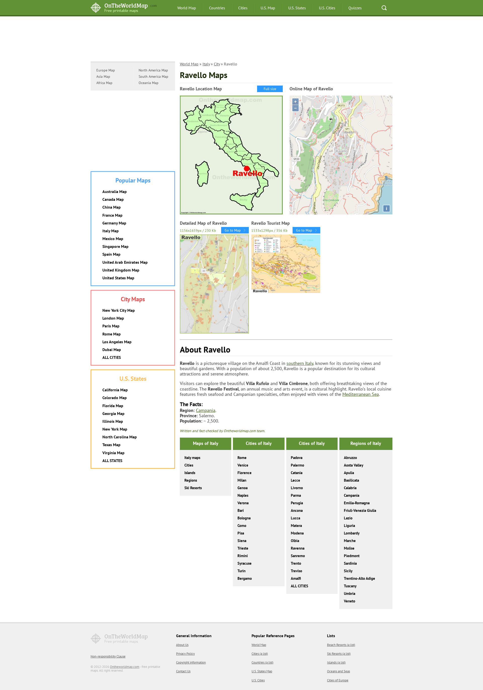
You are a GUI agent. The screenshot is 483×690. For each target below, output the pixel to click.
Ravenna (297, 548)
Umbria (349, 593)
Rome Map (111, 333)
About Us (182, 645)
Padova (296, 457)
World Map (186, 7)
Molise (349, 548)
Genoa (242, 487)
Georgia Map (113, 413)
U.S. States (297, 7)
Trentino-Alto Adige (359, 578)
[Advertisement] (241, 41)
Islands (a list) (336, 662)
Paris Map (110, 325)
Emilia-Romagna (357, 503)
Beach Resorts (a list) (341, 645)
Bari (240, 510)
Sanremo (298, 555)
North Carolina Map (119, 436)
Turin (241, 570)
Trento (296, 563)
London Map (113, 318)
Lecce (295, 480)
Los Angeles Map (117, 341)
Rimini (242, 555)
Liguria (349, 525)
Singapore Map (115, 246)
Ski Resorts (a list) (339, 653)
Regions (190, 480)
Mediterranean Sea (360, 394)
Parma (296, 495)
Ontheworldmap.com (124, 667)
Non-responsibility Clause (108, 656)
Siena (241, 540)
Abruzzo (350, 457)
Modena (297, 533)
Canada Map (113, 199)
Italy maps (192, 457)
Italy (206, 63)
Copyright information (191, 662)
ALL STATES (112, 460)
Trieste (242, 548)
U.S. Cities (327, 7)
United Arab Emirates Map (125, 262)
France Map (112, 215)
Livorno (297, 487)
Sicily (348, 570)
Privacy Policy (185, 653)
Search (384, 8)
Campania (205, 410)
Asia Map (103, 76)
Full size (270, 89)
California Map (115, 389)
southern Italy (300, 363)
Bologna (244, 518)
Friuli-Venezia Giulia (360, 510)
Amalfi (296, 578)
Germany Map (114, 222)
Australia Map (114, 191)
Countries (217, 7)
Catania (296, 472)
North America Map (153, 70)
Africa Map (104, 83)
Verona (243, 503)
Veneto (349, 601)
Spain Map (111, 254)
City (217, 63)
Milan (241, 480)
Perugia (297, 503)
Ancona (297, 510)
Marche (350, 540)
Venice (242, 465)
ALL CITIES (299, 586)
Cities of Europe (337, 680)
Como (241, 525)
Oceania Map (148, 83)
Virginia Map (113, 452)
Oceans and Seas (338, 671)
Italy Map (110, 230)
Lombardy (351, 533)
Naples (242, 495)
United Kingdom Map (120, 270)
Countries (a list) (262, 662)
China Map (111, 207)
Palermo (297, 465)
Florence (244, 472)
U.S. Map (268, 7)
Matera (296, 525)
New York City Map (118, 310)
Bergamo (244, 578)
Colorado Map (114, 397)
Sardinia (350, 563)
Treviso (296, 570)
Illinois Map (112, 421)
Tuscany (350, 586)
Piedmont (351, 555)
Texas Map (111, 444)
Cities (243, 7)
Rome (242, 457)
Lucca (295, 518)
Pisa (240, 533)
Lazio (348, 518)
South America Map (153, 76)
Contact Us (183, 671)
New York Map (114, 429)
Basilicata (351, 480)
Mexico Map (112, 238)
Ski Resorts (193, 487)
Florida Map (112, 405)
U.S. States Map (262, 671)
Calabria (350, 487)
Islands (189, 472)
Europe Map (105, 70)
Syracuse (244, 563)
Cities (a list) (260, 653)
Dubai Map (111, 349)
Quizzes (355, 7)
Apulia (349, 472)
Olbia (295, 540)
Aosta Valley (353, 465)
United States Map (118, 277)
